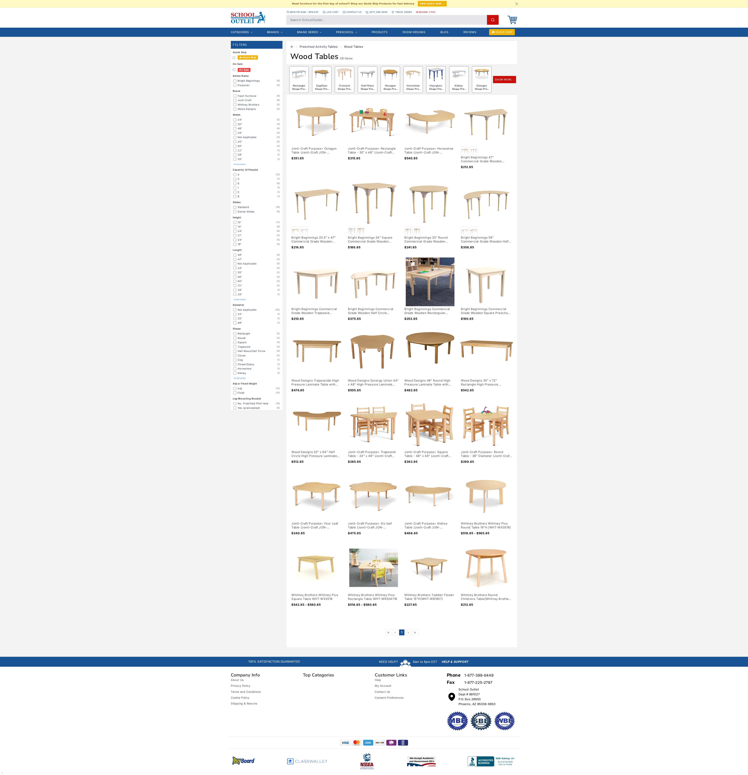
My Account (383, 685)
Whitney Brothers (248, 104)
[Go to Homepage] (256, 17)
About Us (237, 680)
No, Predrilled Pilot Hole (253, 403)
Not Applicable (247, 137)
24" (240, 119)
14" (240, 226)
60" (240, 146)
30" (240, 124)
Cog (240, 359)
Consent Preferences (389, 697)
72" (240, 285)
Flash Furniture (247, 95)
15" (240, 222)
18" (240, 244)
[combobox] (392, 20)
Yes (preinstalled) (249, 407)
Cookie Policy (240, 697)
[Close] (516, 3)
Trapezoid (244, 346)
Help (378, 680)
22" (240, 150)
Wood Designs (247, 109)
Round (242, 338)
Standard (243, 207)
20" (240, 141)
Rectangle (244, 333)
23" (240, 239)
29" (240, 132)
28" (240, 154)
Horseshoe (244, 368)
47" (240, 259)
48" (240, 128)
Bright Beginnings (249, 80)
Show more (240, 164)
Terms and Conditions (246, 691)
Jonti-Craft (245, 100)
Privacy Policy (240, 685)
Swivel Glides (246, 211)
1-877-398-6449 (478, 675)
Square (242, 342)
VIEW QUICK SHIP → (432, 3)
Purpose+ (244, 85)
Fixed (241, 392)
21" (240, 235)
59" (240, 276)
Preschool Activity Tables (319, 46)
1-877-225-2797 (478, 682)
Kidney (242, 373)
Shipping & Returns (244, 703)
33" (240, 314)
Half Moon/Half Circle (251, 351)
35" (240, 159)
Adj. (240, 388)
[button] (512, 20)
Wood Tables (353, 46)
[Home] (291, 46)
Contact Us (382, 691)
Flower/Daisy (246, 364)
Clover (242, 355)
